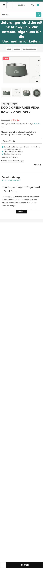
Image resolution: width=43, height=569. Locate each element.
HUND (9, 49)
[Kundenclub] (9, 4)
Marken (17, 49)
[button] (32, 5)
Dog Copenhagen (29, 49)
